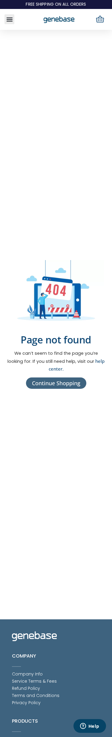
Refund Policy (26, 688)
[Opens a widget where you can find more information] (89, 726)
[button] (9, 19)
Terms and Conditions (35, 695)
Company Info (27, 674)
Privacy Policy (26, 703)
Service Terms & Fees (34, 681)
